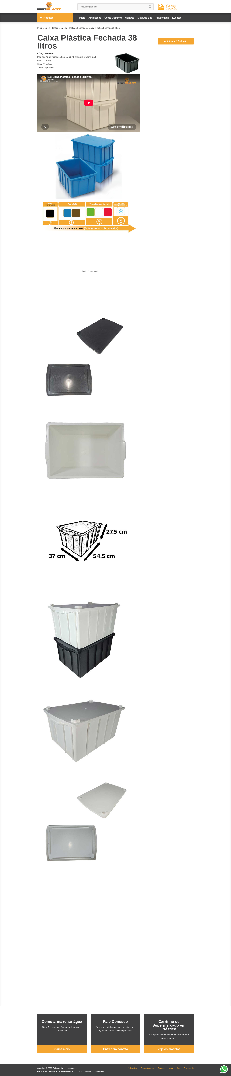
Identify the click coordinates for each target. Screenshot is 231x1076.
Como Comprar (113, 17)
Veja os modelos (169, 1049)
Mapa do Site (144, 17)
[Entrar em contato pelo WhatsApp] (224, 1069)
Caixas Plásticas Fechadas (74, 28)
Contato (129, 17)
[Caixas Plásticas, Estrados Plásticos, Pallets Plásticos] (55, 6)
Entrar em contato (115, 1049)
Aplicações (94, 17)
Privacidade (162, 17)
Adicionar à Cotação (175, 41)
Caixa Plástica (51, 28)
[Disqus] (88, 904)
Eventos (177, 17)
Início (82, 17)
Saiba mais (62, 1049)
